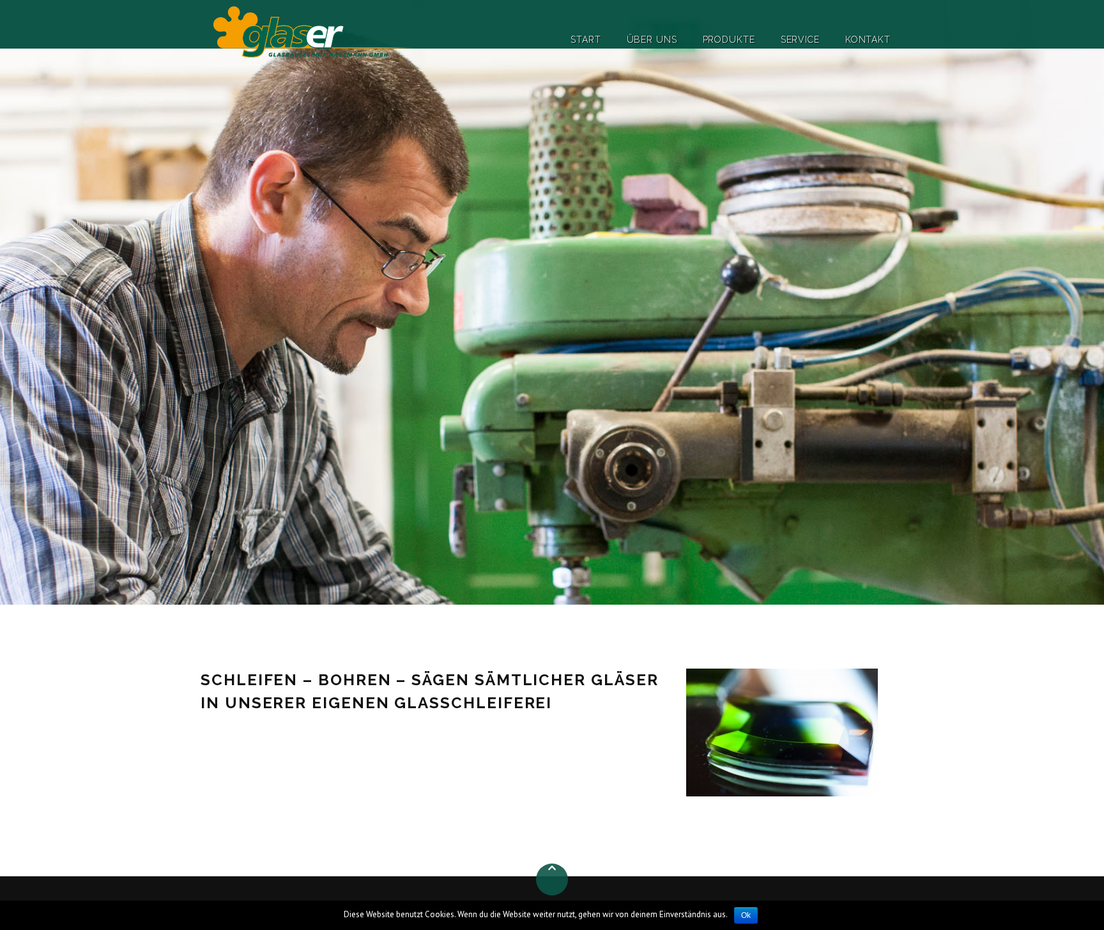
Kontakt (868, 40)
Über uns (652, 40)
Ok (746, 915)
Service (800, 40)
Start (586, 40)
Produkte (729, 40)
